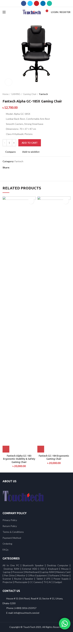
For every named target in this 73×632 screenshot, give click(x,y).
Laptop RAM (47, 572)
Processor (17, 572)
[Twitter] (30, 3)
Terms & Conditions (13, 531)
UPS (48, 578)
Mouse (65, 568)
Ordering (7, 543)
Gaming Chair (29, 94)
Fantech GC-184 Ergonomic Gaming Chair (54, 457)
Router (18, 578)
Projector (8, 582)
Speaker (29, 578)
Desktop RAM (11, 568)
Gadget (58, 582)
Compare (10, 152)
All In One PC (11, 565)
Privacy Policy (10, 520)
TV (45, 582)
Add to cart (30, 142)
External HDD (29, 568)
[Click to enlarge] (8, 82)
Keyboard (53, 568)
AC (50, 582)
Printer (65, 575)
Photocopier (21, 582)
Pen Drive (9, 575)
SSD (42, 568)
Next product (68, 94)
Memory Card (63, 572)
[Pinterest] (36, 3)
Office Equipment (37, 575)
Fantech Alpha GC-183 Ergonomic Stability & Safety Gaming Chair (19, 458)
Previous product (62, 94)
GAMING (15, 94)
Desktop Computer (57, 565)
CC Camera (36, 582)
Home (5, 94)
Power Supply (61, 578)
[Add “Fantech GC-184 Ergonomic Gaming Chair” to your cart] (40, 449)
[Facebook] (23, 3)
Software (54, 575)
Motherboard (32, 572)
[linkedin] (42, 3)
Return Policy (10, 526)
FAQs (5, 549)
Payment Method (12, 537)
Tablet (39, 578)
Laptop (7, 572)
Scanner (7, 578)
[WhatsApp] (49, 3)
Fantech (43, 94)
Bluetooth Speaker (33, 565)
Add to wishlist (31, 152)
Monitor (21, 575)
